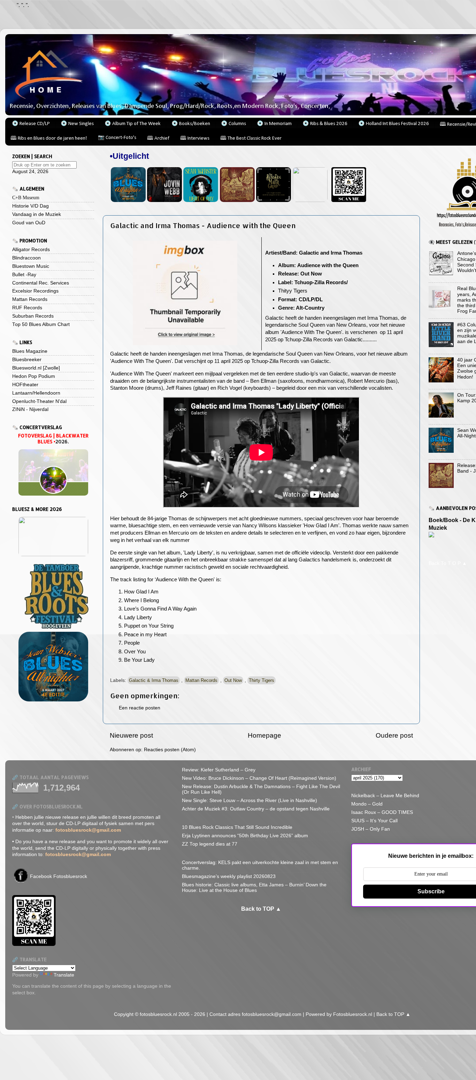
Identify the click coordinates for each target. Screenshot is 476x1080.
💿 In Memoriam (274, 123)
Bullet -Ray (24, 274)
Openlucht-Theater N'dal (39, 401)
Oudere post (394, 735)
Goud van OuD (28, 222)
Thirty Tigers (261, 680)
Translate (64, 975)
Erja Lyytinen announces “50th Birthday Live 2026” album (245, 835)
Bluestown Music (30, 266)
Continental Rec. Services (40, 283)
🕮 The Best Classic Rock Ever (251, 138)
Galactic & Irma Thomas (153, 680)
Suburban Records (33, 316)
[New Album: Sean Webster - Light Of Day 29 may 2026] (200, 200)
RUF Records (27, 307)
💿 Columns (233, 123)
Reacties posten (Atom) (170, 749)
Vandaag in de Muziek (36, 214)
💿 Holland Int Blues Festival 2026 (393, 123)
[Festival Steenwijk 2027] (53, 666)
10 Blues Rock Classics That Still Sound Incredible (237, 827)
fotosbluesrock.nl (158, 1014)
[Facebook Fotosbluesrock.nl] (20, 881)
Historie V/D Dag (30, 206)
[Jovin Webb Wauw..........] (164, 200)
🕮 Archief (158, 138)
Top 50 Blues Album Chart (41, 324)
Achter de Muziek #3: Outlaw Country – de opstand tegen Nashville (256, 808)
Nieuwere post (131, 735)
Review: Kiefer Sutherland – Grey (218, 769)
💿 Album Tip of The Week (133, 123)
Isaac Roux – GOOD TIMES (382, 812)
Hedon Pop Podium (33, 376)
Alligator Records (31, 249)
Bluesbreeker (26, 359)
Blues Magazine (29, 351)
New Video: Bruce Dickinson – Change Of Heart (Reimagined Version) (259, 778)
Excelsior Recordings (35, 291)
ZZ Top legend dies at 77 (209, 844)
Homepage (264, 735)
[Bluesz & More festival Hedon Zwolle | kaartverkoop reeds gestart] (53, 536)
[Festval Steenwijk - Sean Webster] (128, 200)
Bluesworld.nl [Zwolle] (36, 368)
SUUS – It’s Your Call (374, 820)
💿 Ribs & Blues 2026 (324, 123)
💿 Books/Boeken (190, 123)
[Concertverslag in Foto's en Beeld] (53, 472)
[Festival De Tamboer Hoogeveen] (53, 596)
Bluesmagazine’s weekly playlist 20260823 (229, 876)
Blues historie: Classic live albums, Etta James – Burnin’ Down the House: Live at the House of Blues (254, 887)
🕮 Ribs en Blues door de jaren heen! (48, 138)
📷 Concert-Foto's (117, 137)
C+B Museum (25, 197)
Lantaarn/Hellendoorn (36, 393)
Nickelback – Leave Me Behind (385, 795)
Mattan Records (201, 680)
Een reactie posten (139, 707)
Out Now (233, 680)
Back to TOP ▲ (261, 909)
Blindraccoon (26, 258)
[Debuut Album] (273, 200)
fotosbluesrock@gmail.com (272, 1014)
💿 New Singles (77, 123)
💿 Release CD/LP (31, 123)
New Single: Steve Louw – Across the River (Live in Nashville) (249, 800)
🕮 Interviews (194, 138)
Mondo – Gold (367, 804)
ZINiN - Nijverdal (30, 409)
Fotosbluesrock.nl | (354, 1014)
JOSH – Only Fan (370, 829)
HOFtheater (25, 384)
